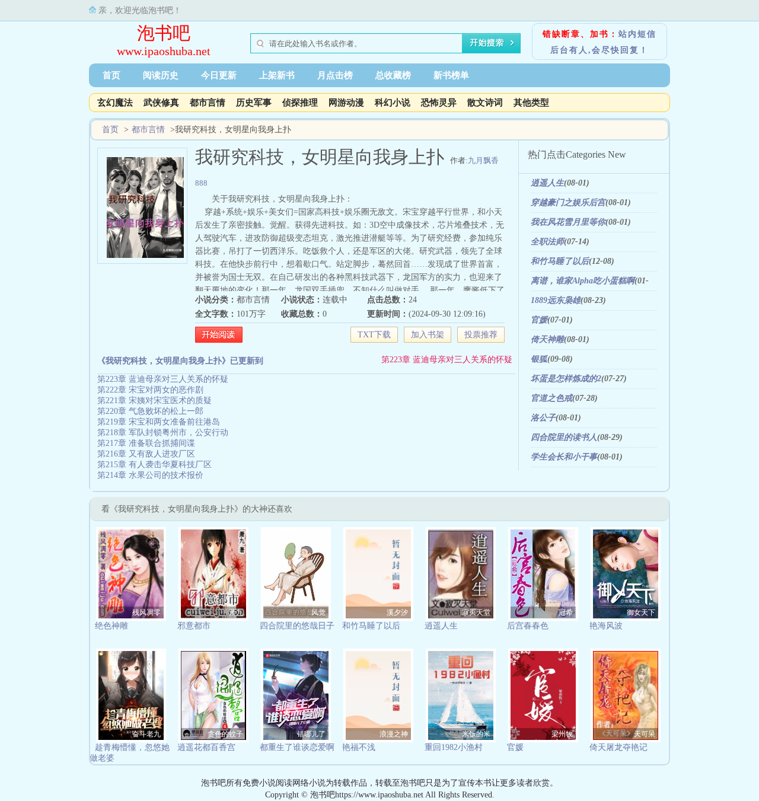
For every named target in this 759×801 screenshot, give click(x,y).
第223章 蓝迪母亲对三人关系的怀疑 (446, 359)
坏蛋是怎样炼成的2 (566, 378)
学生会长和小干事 (564, 456)
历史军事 (254, 102)
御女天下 (641, 612)
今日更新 (219, 75)
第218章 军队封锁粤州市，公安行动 (162, 432)
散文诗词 (485, 102)
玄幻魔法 (115, 102)
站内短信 (637, 34)
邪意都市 (194, 625)
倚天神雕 (547, 339)
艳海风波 (606, 625)
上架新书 (277, 75)
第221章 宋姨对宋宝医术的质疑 (154, 400)
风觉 (318, 612)
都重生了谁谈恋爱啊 (297, 747)
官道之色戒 (551, 398)
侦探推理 (300, 102)
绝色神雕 (111, 625)
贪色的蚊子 (225, 734)
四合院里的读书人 (564, 437)
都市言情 (207, 102)
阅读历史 (160, 75)
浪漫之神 (394, 734)
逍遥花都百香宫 (206, 747)
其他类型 (531, 102)
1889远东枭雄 (556, 300)
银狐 (539, 359)
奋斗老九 (146, 734)
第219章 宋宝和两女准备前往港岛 (158, 421)
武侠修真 (161, 102)
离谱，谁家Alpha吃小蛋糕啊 (582, 280)
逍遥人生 (547, 182)
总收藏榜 (393, 75)
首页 (111, 75)
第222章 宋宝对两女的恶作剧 (150, 389)
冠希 (566, 612)
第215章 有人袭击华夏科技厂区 (154, 464)
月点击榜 (335, 75)
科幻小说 (392, 102)
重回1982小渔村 (454, 747)
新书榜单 (451, 75)
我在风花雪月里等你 (568, 222)
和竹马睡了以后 (560, 261)
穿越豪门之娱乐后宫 (568, 202)
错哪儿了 (311, 734)
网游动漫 (346, 102)
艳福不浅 (358, 747)
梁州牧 (562, 734)
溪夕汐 (397, 612)
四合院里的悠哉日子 (297, 625)
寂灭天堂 (476, 612)
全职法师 (547, 241)
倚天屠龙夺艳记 (618, 747)
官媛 (539, 319)
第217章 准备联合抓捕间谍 (146, 443)
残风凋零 (146, 612)
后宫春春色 (527, 625)
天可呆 (644, 734)
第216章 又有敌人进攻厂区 (146, 453)
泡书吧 (163, 33)
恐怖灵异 (439, 102)
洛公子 (543, 417)
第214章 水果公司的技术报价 (150, 475)
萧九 (236, 612)
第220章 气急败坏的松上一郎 (150, 411)
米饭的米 (476, 734)
